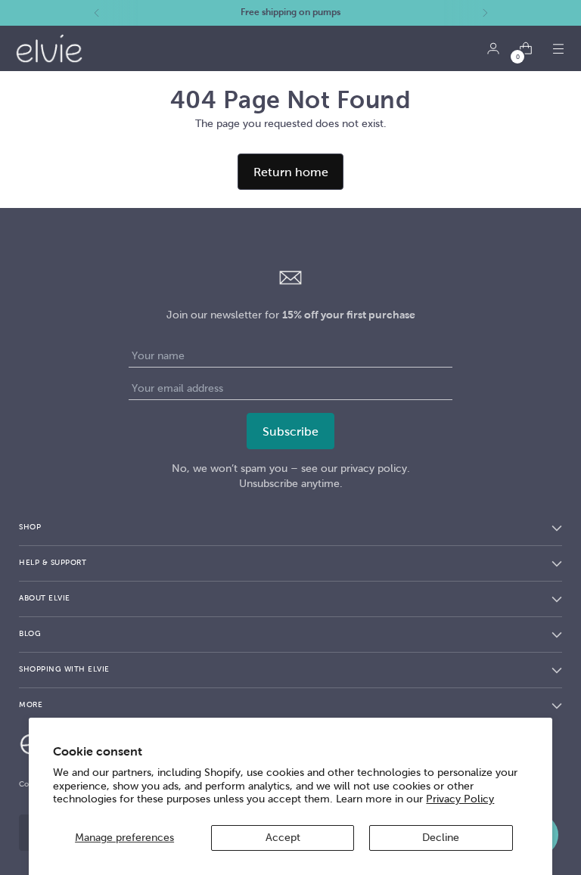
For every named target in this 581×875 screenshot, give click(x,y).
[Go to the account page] (492, 48)
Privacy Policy (460, 799)
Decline (440, 837)
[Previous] (96, 13)
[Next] (485, 13)
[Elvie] (49, 48)
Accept (283, 837)
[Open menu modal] (557, 48)
